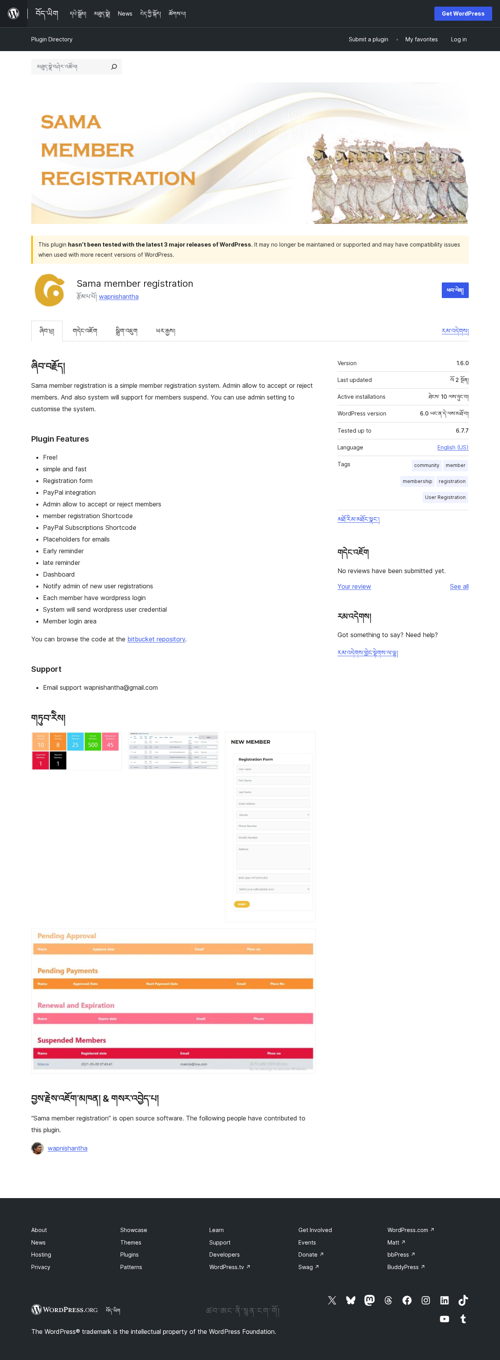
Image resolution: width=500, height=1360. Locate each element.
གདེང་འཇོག (85, 331)
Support (219, 1242)
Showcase (133, 1230)
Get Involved (315, 1230)
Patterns (131, 1267)
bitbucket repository (156, 639)
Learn (216, 1230)
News (38, 1242)
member (456, 465)
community (426, 465)
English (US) (453, 447)
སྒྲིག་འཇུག (127, 331)
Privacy (40, 1267)
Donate (311, 1254)
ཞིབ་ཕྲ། (46, 331)
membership (417, 481)
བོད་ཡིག (113, 1310)
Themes (130, 1242)
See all (459, 586)
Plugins (129, 1254)
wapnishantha (119, 296)
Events (307, 1242)
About (39, 1230)
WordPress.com (411, 1230)
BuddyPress (406, 1267)
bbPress (402, 1254)
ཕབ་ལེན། (455, 290)
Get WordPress (463, 13)
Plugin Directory (52, 39)
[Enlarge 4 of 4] (305, 939)
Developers (224, 1254)
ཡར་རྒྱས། (165, 331)
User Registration (445, 497)
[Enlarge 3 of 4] (305, 742)
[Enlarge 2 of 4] (208, 742)
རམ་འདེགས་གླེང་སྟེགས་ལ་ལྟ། (368, 653)
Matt (397, 1242)
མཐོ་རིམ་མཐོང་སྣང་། (359, 519)
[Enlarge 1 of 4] (111, 742)
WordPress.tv (230, 1267)
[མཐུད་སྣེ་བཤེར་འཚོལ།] (114, 67)
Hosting (41, 1254)
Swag (309, 1267)
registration (452, 481)
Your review (354, 586)
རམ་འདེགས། (455, 331)
